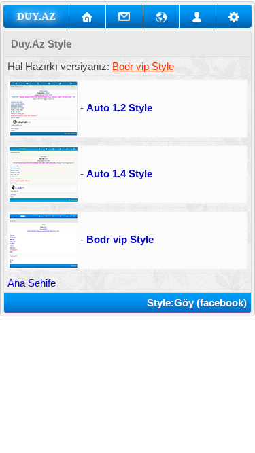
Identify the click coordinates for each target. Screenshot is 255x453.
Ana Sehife (31, 283)
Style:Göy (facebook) (197, 302)
